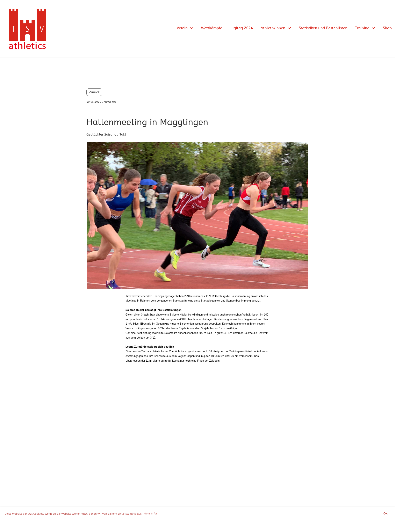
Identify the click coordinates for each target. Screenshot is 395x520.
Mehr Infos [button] (150, 513)
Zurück (94, 92)
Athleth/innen (273, 28)
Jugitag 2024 (241, 28)
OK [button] (385, 513)
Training (362, 28)
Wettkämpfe (211, 28)
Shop (387, 28)
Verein (182, 28)
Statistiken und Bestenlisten (323, 28)
